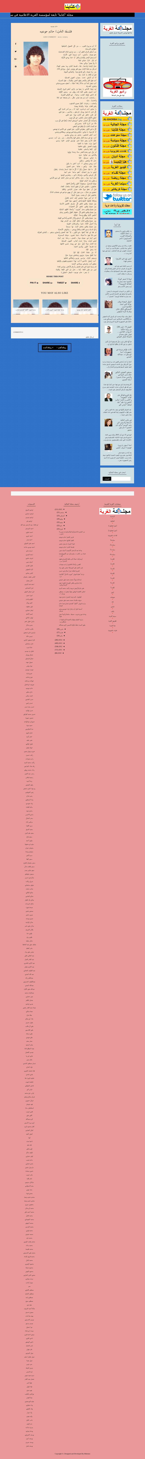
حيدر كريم (29, 736)
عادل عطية (29, 941)
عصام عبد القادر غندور (29, 1008)
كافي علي (29, 1115)
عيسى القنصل (29, 1052)
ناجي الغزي (29, 1338)
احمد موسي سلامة (29, 547)
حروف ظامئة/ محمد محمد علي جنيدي (70, 600)
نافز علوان (29, 1349)
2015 (60, 509)
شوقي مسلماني (29, 885)
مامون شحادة (29, 1171)
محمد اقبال (29, 1216)
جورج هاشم (29, 677)
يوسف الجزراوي (29, 1435)
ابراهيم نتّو (29, 521)
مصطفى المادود (29, 1294)
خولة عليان (29, 747)
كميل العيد (29, 1134)
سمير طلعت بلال (29, 866)
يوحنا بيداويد (29, 1431)
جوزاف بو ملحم (29, 681)
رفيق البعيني (29, 785)
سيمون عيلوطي (29, 874)
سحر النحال (29, 818)
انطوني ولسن (29, 599)
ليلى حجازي (29, 1156)
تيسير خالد (29, 636)
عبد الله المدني (29, 974)
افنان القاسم (29, 565)
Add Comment (49, 37)
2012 (60, 646)
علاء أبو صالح (29, 1019)
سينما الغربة (112, 616)
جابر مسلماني (29, 643)
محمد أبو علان (29, 1208)
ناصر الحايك (29, 1346)
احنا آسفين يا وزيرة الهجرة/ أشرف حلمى (124, 446)
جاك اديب (29, 647)
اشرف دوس (29, 562)
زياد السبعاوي (29, 799)
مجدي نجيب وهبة (29, 1201)
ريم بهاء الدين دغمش (29, 788)
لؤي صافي (29, 1149)
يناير (61, 636)
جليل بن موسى (29, 651)
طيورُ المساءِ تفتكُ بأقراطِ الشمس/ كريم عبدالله (72, 625)
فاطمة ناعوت (29, 1082)
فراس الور (29, 1089)
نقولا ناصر (29, 1383)
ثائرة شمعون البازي (29, 640)
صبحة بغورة (29, 907)
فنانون (112, 606)
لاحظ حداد (29, 1141)
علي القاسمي (29, 1030)
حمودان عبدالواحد (29, 721)
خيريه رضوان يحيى (29, 751)
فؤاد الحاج (29, 1067)
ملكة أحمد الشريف (29, 1308)
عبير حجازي (29, 996)
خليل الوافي (29, 744)
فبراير (61, 632)
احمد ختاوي (29, 532)
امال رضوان (29, 580)
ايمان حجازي (29, 610)
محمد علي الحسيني (29, 1253)
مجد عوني (29, 1190)
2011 (60, 650)
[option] (83, 308)
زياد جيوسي (29, 803)
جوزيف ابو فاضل (29, 684)
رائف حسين (29, 755)
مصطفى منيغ (29, 1301)
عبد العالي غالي (29, 956)
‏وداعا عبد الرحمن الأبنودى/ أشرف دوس (70, 550)
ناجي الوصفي (29, 1342)
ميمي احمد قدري (29, 1334)
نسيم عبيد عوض (29, 1375)
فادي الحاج (29, 1074)
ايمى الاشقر (29, 614)
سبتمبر (62, 512)
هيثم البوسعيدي (29, 1401)
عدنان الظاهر (29, 1000)
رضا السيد (29, 781)
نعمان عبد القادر (29, 1379)
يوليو (61, 519)
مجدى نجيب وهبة (29, 1197)
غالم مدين (29, 1060)
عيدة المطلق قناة (29, 1048)
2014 (60, 640)
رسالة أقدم (62, 348)
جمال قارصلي (29, 658)
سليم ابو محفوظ (29, 844)
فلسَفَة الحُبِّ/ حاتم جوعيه (66, 547)
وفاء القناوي (29, 1409)
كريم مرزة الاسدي (29, 1123)
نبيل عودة (29, 1360)
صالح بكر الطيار (29, 900)
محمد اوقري (29, 1230)
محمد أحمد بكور (29, 1212)
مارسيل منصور (29, 1167)
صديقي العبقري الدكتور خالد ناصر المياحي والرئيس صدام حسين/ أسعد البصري (123, 376)
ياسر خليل (29, 1420)
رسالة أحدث (47, 348)
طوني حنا (29, 933)
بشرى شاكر (29, 625)
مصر (29, 1286)
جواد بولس (29, 666)
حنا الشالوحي (29, 729)
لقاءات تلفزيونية (112, 535)
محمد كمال (29, 1260)
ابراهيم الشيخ (29, 510)
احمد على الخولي (29, 543)
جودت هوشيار (29, 669)
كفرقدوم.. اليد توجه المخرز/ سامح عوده (70, 597)
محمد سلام (29, 1245)
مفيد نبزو (29, 1305)
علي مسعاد (29, 1034)
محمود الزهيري (29, 1264)
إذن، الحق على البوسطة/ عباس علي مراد (71, 568)
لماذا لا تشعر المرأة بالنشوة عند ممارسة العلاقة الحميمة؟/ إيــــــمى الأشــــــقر (124, 282)
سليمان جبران (29, 848)
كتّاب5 (112, 578)
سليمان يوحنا (29, 851)
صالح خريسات (29, 903)
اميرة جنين (29, 595)
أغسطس (62, 516)
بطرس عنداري (29, 629)
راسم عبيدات (29, 759)
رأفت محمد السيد (29, 762)
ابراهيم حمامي (29, 513)
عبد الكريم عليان (29, 967)
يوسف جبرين (29, 1442)
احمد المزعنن (29, 528)
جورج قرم (29, 673)
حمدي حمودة (29, 718)
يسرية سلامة (29, 1427)
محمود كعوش (29, 1271)
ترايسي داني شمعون (29, 632)
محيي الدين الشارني (29, 1275)
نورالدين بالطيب (29, 1394)
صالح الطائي (29, 892)
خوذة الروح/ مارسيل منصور (67, 544)
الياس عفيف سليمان (29, 577)
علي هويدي (29, 1037)
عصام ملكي (29, 1011)
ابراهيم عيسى (29, 517)
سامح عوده (29, 811)
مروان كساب (29, 1282)
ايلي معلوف (29, 606)
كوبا (29, 1138)
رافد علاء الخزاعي (29, 766)
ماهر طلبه (29, 1178)
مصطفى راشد (29, 1297)
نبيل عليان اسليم (29, 1357)
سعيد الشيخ (29, 829)
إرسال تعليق (90, 337)
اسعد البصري (29, 554)
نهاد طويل (29, 1386)
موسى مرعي (29, 1323)
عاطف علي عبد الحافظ (29, 944)
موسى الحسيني (29, 1320)
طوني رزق (29, 937)
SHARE (75, 283)
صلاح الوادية (29, 922)
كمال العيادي (29, 1130)
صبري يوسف (29, 918)
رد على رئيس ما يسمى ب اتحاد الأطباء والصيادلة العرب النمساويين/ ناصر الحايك (123, 236)
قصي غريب (29, 1112)
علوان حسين (29, 1022)
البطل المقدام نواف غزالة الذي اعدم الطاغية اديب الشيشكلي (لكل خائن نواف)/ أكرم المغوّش (124, 306)
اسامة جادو (29, 551)
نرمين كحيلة (29, 1368)
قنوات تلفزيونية (112, 630)
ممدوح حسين (29, 1312)
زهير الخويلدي (29, 792)
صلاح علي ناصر (29, 926)
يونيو (61, 522)
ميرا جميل (29, 1327)
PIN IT (33, 283)
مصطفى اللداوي (29, 1290)
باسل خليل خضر (29, 621)
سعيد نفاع (29, 837)
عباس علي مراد (29, 952)
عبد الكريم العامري (29, 963)
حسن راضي (29, 703)
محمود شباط (29, 1268)
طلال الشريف (29, 929)
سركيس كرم (29, 822)
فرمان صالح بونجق (29, 1097)
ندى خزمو (29, 1364)
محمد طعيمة (29, 1249)
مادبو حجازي (29, 1164)
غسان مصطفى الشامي (29, 1063)
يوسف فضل (29, 1446)
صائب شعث (29, 889)
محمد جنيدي (29, 1234)
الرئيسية (112, 516)
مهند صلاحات (29, 1316)
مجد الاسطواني (29, 1186)
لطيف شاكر (29, 1152)
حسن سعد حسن (29, 707)
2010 (59, 653)
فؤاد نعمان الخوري (29, 1071)
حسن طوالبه (29, 710)
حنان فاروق (29, 733)
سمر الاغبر (29, 855)
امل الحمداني (29, 588)
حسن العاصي (29, 699)
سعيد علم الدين (29, 833)
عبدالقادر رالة (29, 978)
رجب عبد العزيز (29, 773)
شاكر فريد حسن (29, 877)
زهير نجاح (29, 796)
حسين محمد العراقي (29, 714)
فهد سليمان (29, 1104)
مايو (61, 525)
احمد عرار (29, 539)
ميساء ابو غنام (29, 1331)
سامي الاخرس (29, 814)
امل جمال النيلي (29, 591)
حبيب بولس (29, 695)
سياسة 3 (112, 549)
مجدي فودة (29, 1193)
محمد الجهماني (29, 1219)
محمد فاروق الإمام (29, 1256)
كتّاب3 (112, 568)
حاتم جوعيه (54, 26)
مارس (61, 629)
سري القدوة (29, 825)
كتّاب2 (112, 564)
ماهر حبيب (29, 1175)
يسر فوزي (29, 1424)
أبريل (61, 529)
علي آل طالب (29, 1026)
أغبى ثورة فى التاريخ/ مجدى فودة (124, 259)
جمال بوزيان (29, 655)
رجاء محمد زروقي (29, 770)
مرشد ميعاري (29, 1279)
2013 (60, 643)
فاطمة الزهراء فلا (29, 1078)
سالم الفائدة (29, 807)
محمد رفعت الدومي (29, 1242)
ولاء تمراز (29, 1412)
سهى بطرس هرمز (29, 870)
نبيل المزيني (29, 1353)
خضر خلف (29, 740)
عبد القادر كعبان (29, 959)
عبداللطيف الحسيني (29, 982)
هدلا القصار (29, 1398)
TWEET (61, 283)
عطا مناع (29, 1015)
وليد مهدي (29, 1416)
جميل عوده (29, 662)
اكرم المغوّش (29, 569)
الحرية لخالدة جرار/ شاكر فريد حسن (69, 571)
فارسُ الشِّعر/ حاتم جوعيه (66, 537)
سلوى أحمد (29, 840)
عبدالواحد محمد (29, 993)
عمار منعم (29, 1041)
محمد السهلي (29, 1223)
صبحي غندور (29, 911)
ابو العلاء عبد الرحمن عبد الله (29, 525)
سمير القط (29, 859)
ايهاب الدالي (29, 617)
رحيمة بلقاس (29, 777)
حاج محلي (29, 692)
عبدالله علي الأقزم (29, 989)
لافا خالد (29, 1145)
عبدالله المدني (29, 985)
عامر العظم (29, 948)
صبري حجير (29, 915)
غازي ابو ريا (29, 1056)
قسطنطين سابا (29, 1108)
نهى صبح (29, 1390)
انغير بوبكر (29, 603)
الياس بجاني (29, 573)
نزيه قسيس (29, 1372)
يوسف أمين (29, 1438)
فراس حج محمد (29, 1093)
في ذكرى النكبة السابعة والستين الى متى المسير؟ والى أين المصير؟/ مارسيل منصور (123, 425)
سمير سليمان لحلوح (29, 863)
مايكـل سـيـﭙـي (29, 1182)
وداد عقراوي (29, 1405)
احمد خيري (29, 536)
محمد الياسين (29, 1227)
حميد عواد (29, 725)
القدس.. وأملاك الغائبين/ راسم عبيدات (70, 564)
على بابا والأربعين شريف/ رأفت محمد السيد (71, 588)
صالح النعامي (29, 896)
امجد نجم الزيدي (29, 584)
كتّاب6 (112, 583)
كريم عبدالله (29, 1119)
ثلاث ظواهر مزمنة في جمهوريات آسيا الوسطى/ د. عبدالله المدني (124, 353)
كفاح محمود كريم (29, 1126)
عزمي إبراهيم (29, 1004)
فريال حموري (29, 1100)
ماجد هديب (29, 1160)
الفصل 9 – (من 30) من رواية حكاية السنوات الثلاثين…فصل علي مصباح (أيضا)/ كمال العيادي (124, 332)
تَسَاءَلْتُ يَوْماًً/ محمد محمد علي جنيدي (70, 580)
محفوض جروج (29, 1204)
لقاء (112, 602)
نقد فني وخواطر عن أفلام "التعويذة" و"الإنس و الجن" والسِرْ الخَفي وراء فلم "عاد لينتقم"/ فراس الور (123, 400)
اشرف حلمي (29, 558)
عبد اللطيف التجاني (29, 970)
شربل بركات (29, 881)
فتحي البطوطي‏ (29, 1086)
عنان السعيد (29, 1045)
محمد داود (29, 1238)
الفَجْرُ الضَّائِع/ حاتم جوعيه (66, 540)
